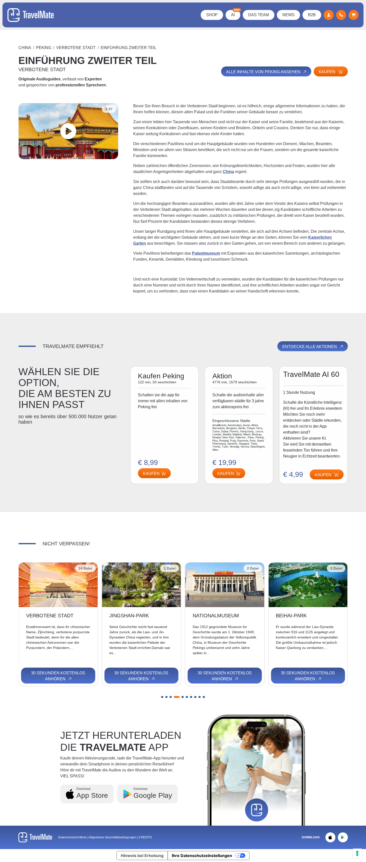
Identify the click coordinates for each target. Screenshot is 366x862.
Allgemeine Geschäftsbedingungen (113, 837)
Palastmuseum (206, 253)
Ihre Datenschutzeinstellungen (202, 855)
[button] (162, 697)
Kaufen (327, 72)
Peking (43, 48)
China (24, 48)
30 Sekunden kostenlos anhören (58, 676)
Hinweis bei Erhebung (142, 855)
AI (235, 13)
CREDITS (145, 837)
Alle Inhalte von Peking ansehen (264, 72)
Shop (212, 15)
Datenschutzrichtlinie (72, 837)
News (288, 15)
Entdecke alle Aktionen (310, 347)
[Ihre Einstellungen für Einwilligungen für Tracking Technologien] (357, 853)
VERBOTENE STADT (76, 48)
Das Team (258, 15)
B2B (312, 15)
